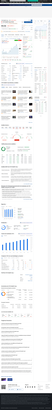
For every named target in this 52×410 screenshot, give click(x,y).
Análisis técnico (5, 125)
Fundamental (17, 34)
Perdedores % (44, 69)
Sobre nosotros (48, 384)
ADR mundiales (27, 3)
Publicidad (47, 386)
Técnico (21, 34)
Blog (38, 384)
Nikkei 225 (36, 36)
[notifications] (48, 0)
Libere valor (30, 25)
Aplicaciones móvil (40, 386)
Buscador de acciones (33, 2)
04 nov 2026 (20, 75)
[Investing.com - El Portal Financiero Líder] (4, 0)
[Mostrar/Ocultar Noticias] (17, 38)
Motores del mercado (38, 67)
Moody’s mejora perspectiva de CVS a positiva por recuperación (6, 104)
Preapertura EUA (15, 3)
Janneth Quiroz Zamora (23, 112)
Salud (31, 277)
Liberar (13, 269)
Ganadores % (40, 69)
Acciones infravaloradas (46, 3)
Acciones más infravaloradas (37, 97)
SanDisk (3, 314)
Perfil (5, 36)
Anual (2, 235)
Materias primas (41, 21)
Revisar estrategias (27, 31)
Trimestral (5, 235)
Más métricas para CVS (29, 63)
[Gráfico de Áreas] (3, 38)
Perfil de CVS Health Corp (7, 272)
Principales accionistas (9, 36)
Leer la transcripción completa (27, 199)
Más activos (36, 69)
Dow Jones (36, 31)
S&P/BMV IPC (36, 30)
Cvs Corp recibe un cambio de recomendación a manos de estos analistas (6, 98)
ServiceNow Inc (29, 314)
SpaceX (15, 314)
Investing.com (22, 94)
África (42, 3)
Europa (37, 3)
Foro (24, 34)
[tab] (2, 128)
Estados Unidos (30, 280)
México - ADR (31, 3)
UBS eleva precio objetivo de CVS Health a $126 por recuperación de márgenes (5, 117)
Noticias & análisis (11, 34)
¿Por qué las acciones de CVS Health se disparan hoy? (22, 117)
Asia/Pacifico (39, 3)
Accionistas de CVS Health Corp (9, 286)
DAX (35, 35)
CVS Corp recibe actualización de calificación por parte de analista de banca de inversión (23, 92)
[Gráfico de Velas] (2, 38)
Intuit (8, 314)
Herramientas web (40, 389)
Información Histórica (15, 36)
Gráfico (6, 34)
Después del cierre (20, 3)
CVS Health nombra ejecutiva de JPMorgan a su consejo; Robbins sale (6, 92)
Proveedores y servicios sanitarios (28, 275)
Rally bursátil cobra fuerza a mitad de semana (22, 111)
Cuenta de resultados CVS (7, 233)
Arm (21, 314)
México (12, 3)
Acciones (3, 3)
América (34, 3)
